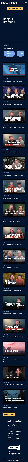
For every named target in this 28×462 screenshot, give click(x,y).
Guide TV (10, 440)
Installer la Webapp (19, 437)
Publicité (18, 431)
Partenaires (19, 429)
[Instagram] (15, 425)
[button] (25, 3)
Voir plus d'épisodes (9, 414)
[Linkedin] (19, 425)
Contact (18, 434)
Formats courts (10, 436)
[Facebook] (9, 425)
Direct (9, 429)
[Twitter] (12, 425)
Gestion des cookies (17, 460)
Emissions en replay (10, 432)
